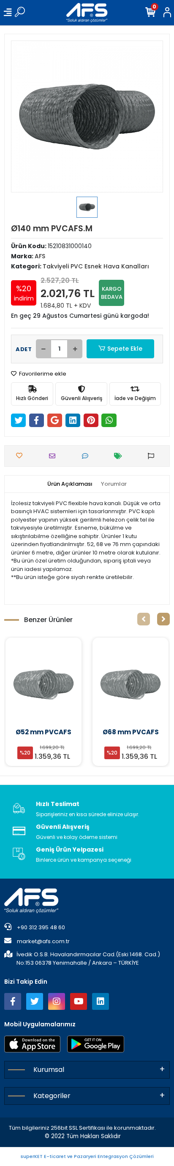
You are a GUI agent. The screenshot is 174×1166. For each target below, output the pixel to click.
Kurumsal (48, 1069)
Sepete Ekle (124, 348)
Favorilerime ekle (42, 374)
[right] (163, 619)
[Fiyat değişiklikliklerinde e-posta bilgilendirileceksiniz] (120, 456)
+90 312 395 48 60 (40, 927)
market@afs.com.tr (43, 941)
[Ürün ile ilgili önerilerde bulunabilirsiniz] (153, 456)
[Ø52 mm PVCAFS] (43, 684)
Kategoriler (52, 1096)
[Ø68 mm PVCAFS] (130, 684)
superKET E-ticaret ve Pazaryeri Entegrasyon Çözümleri (87, 1156)
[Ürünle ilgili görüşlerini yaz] (87, 456)
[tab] (69, 484)
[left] (143, 619)
